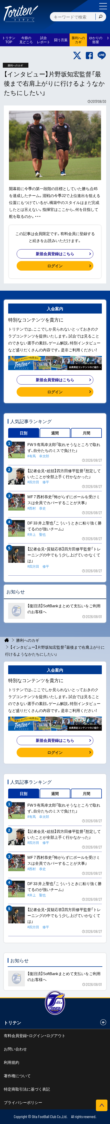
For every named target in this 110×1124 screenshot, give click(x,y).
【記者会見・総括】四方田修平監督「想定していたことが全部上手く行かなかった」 (64, 473)
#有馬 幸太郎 (38, 455)
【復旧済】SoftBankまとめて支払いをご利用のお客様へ (64, 608)
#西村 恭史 (36, 508)
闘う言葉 (61, 39)
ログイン (55, 266)
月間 (86, 433)
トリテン (12, 1022)
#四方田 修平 (38, 481)
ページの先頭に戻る (101, 1105)
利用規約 (11, 1062)
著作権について (17, 1075)
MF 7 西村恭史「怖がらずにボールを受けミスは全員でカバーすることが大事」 (63, 499)
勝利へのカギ (27, 640)
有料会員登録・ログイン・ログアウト (34, 1035)
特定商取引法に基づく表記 (27, 1089)
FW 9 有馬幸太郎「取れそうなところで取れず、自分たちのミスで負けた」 (63, 447)
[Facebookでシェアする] (89, 55)
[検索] (100, 16)
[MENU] (103, 6)
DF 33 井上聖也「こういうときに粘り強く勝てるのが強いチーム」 (64, 526)
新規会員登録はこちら (55, 253)
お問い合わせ (15, 1049)
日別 (23, 433)
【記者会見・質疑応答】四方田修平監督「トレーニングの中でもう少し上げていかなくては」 (64, 555)
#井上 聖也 (36, 534)
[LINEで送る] (101, 55)
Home (7, 640)
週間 (55, 433)
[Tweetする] (77, 55)
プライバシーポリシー (23, 1102)
